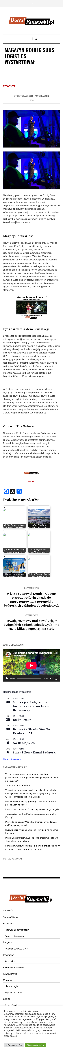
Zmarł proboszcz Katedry (17, 785)
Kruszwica (10, 961)
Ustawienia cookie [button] (14, 1045)
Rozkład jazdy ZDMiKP (16, 948)
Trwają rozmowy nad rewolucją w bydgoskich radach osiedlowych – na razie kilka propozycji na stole (31, 625)
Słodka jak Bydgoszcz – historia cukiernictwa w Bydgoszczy (31, 706)
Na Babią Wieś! (24, 743)
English (6, 999)
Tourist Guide (11, 1005)
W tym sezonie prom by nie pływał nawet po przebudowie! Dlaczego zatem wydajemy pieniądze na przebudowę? (31, 777)
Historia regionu (12, 986)
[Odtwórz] (7, 678)
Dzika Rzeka (22, 720)
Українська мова (13, 992)
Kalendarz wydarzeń (13, 967)
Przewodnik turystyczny (17, 930)
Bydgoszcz (9, 86)
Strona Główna (10, 917)
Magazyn (7, 980)
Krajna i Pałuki (10, 973)
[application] (31, 665)
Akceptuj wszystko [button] (35, 1045)
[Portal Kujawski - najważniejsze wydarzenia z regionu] (31, 21)
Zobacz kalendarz (12, 759)
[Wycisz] (51, 678)
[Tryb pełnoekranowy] (55, 678)
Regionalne (8, 923)
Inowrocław (8, 955)
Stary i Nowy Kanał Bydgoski (34, 753)
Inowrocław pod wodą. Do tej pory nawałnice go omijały (32, 809)
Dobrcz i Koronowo (14, 936)
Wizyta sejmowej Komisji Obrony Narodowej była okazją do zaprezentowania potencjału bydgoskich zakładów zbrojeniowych (31, 600)
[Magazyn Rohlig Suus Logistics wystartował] (31, 128)
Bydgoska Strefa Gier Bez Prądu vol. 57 (32, 731)
